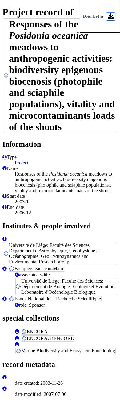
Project (21, 162)
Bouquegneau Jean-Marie (39, 268)
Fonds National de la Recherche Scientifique (57, 298)
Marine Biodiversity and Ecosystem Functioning (68, 350)
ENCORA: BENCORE (50, 338)
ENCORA (37, 331)
